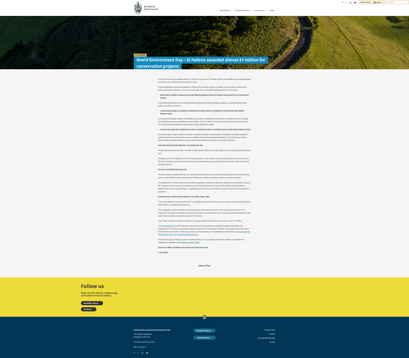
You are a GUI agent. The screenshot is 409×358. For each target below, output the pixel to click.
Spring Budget (168, 226)
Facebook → (89, 309)
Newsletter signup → (92, 303)
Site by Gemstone (140, 347)
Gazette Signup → (204, 338)
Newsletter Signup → (204, 331)
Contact (271, 10)
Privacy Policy (269, 330)
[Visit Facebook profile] (342, 2)
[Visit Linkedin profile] (350, 2)
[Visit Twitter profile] (346, 2)
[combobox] (398, 2)
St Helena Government (242, 10)
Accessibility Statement (266, 338)
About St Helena (225, 10)
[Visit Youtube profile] (355, 2)
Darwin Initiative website (190, 242)
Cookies (272, 334)
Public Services (259, 10)
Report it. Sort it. (365, 2)
